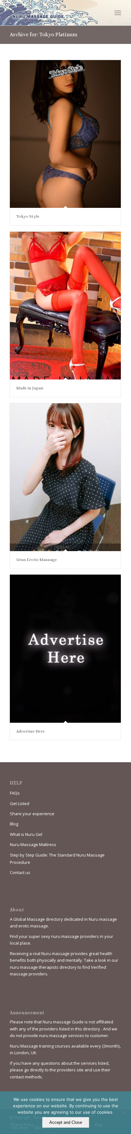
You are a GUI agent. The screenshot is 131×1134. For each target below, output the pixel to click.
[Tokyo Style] (65, 134)
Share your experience (32, 813)
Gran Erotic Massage (36, 559)
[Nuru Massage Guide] (54, 12)
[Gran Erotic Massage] (65, 477)
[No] (123, 1113)
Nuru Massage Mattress (33, 844)
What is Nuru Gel (26, 834)
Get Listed (19, 803)
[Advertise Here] (65, 649)
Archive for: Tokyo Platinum (43, 34)
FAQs (15, 793)
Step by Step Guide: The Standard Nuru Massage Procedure (57, 858)
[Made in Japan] (65, 306)
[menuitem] (117, 12)
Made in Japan (29, 388)
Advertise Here (30, 731)
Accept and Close (65, 1122)
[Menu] (117, 12)
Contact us (20, 872)
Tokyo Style (27, 216)
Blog (14, 824)
